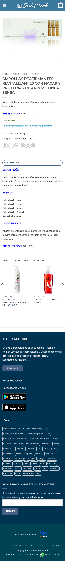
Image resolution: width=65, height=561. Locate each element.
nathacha (17, 463)
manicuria (7, 458)
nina (26, 463)
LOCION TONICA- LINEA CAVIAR (46, 301)
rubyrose (54, 468)
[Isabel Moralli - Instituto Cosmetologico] (32, 5)
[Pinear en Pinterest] (28, 145)
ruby (45, 468)
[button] (4, 5)
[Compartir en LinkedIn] (33, 145)
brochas (7, 443)
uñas (38, 473)
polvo (37, 468)
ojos (42, 463)
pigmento (7, 468)
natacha (6, 463)
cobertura (18, 443)
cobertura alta (32, 443)
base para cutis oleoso (13, 433)
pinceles (27, 468)
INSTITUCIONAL (38, 545)
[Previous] (2, 290)
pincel (18, 468)
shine (17, 473)
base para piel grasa (39, 438)
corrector (46, 443)
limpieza (28, 453)
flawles (19, 448)
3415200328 (52, 554)
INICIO (8, 545)
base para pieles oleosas (15, 438)
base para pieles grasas (38, 433)
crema (56, 443)
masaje (31, 458)
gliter (45, 448)
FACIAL (28, 138)
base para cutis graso (37, 428)
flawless (30, 448)
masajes (41, 458)
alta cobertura (9, 428)
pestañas (51, 463)
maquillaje (20, 458)
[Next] (62, 290)
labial (18, 453)
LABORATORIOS (20, 74)
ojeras (34, 463)
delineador (8, 448)
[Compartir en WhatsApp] (5, 145)
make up (49, 453)
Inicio (5, 74)
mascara (52, 458)
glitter (54, 448)
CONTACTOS (53, 545)
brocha (55, 438)
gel (38, 448)
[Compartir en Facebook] (11, 145)
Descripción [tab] (12, 163)
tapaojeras (28, 473)
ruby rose (7, 473)
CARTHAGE (37, 74)
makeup (38, 453)
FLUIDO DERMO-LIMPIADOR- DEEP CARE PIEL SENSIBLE (14, 302)
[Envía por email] (22, 145)
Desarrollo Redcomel (26, 534)
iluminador (8, 453)
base (21, 428)
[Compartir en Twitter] (16, 145)
